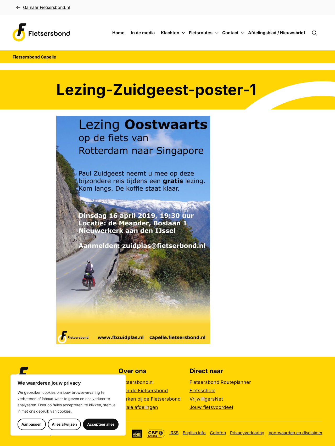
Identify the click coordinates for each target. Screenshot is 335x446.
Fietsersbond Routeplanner (220, 382)
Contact (230, 32)
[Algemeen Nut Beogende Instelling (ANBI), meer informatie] (137, 434)
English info (194, 432)
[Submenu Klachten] (184, 33)
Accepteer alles (101, 424)
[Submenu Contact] (243, 33)
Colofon (218, 432)
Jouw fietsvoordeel (211, 407)
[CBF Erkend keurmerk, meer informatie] (156, 434)
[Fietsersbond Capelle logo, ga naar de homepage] (41, 32)
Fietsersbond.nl (136, 382)
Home (118, 32)
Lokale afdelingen (138, 407)
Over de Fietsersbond (143, 390)
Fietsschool (202, 390)
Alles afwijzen (64, 424)
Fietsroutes (201, 32)
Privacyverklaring (247, 432)
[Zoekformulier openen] (316, 32)
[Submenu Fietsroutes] (217, 33)
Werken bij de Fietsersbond (150, 399)
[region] (68, 405)
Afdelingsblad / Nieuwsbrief (276, 32)
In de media (143, 32)
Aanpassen (31, 424)
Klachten (170, 32)
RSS (173, 432)
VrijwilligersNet (206, 399)
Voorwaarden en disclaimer (295, 432)
